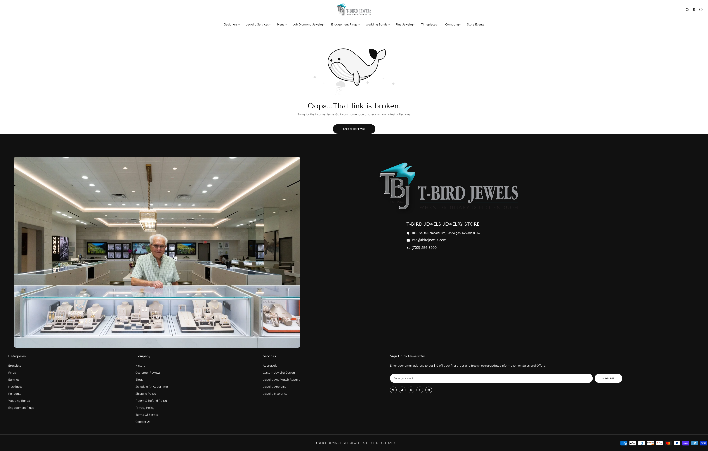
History (140, 365)
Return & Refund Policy (151, 400)
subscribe (608, 378)
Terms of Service (147, 414)
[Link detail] (393, 390)
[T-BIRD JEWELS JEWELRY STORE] (354, 9)
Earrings (14, 379)
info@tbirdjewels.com (429, 240)
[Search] (687, 9)
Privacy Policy (145, 407)
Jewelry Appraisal (275, 386)
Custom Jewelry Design (279, 372)
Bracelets (14, 365)
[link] (232, 24)
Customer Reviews (148, 372)
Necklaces (15, 386)
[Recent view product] (700, 9)
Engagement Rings (21, 407)
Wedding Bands (19, 400)
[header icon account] (694, 9)
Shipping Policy (146, 393)
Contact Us (143, 421)
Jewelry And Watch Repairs (281, 379)
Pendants (14, 393)
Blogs (139, 379)
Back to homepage (354, 129)
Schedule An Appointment (153, 386)
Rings (12, 372)
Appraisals (270, 365)
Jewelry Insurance (275, 393)
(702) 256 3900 (424, 248)
